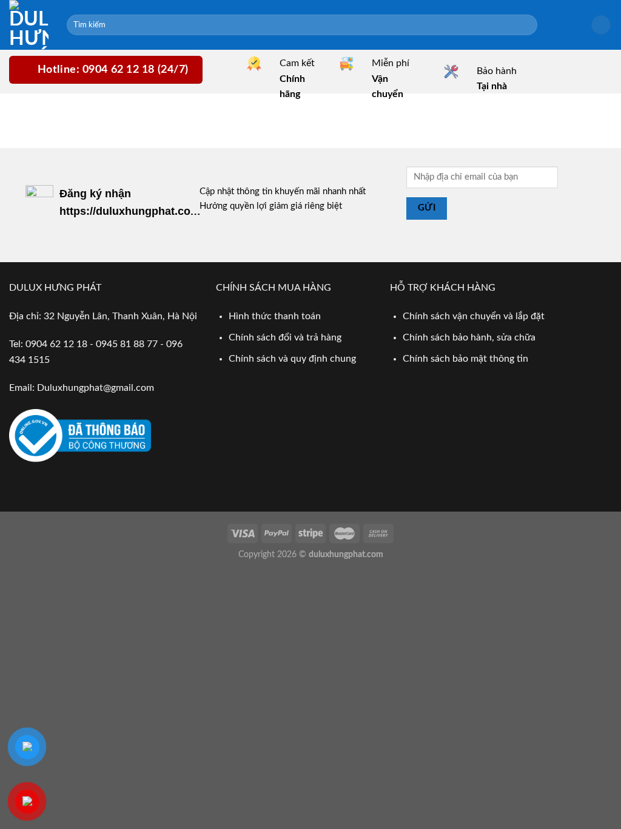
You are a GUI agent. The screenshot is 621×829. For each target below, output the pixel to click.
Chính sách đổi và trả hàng (285, 337)
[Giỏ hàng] (601, 25)
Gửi (426, 207)
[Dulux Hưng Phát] (29, 25)
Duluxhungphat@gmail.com (95, 388)
